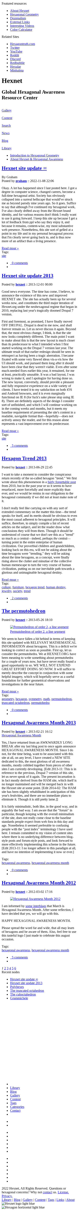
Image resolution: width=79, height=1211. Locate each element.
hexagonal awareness (16, 863)
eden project (18, 1065)
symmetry (35, 699)
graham (21, 181)
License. (63, 1192)
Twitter (15, 47)
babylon (15, 1069)
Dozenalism (18, 18)
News (5, 133)
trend (27, 591)
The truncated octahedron (27, 990)
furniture (18, 587)
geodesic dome (20, 1058)
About (70, 1200)
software (15, 1031)
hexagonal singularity (24, 1035)
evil (12, 1020)
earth (13, 1061)
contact (47, 1192)
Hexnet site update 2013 (27, 275)
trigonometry (18, 1012)
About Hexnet (19, 10)
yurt (12, 1077)
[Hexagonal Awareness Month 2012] (35, 899)
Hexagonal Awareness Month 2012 (39, 882)
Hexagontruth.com (22, 44)
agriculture (17, 1054)
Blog (5, 140)
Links (60, 1200)
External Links (20, 22)
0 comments (19, 263)
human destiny (55, 587)
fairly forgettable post (62, 482)
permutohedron (61, 699)
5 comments (19, 445)
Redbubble (17, 63)
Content (7, 118)
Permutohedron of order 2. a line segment (37, 631)
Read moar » (10, 248)
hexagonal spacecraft (24, 1024)
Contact (15, 1110)
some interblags (35, 906)
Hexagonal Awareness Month (21, 735)
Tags (13, 1103)
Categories (17, 1107)
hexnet (20, 284)
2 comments (19, 598)
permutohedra (40, 703)
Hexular (15, 66)
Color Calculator (21, 29)
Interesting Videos (22, 26)
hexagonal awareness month (50, 863)
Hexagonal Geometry (24, 14)
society (17, 591)
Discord (15, 59)
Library (7, 148)
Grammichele (19, 998)
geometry (8, 699)
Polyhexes (17, 987)
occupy (15, 1046)
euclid (14, 1016)
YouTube (16, 51)
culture (6, 587)
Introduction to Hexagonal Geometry (34, 155)
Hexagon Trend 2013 (24, 458)
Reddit (14, 55)
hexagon (21, 699)
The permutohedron (23, 611)
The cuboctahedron (23, 994)
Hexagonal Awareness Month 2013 (39, 722)
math (46, 699)
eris (12, 1027)
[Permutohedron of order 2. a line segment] (39, 627)
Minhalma (17, 70)
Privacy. (7, 1196)
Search (6, 125)
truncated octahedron (15, 703)
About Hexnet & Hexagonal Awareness (36, 159)
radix (13, 1073)
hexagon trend (34, 587)
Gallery (7, 110)
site (4, 256)
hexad (14, 1039)
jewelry (6, 591)
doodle (14, 1043)
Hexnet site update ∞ (24, 168)
